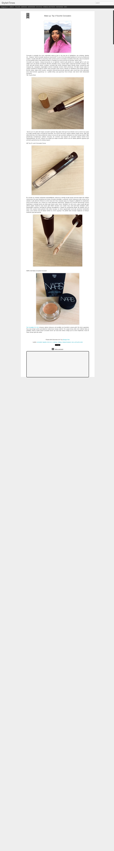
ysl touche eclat (78, 342)
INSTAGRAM (59, 7)
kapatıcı (45, 342)
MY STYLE (39, 7)
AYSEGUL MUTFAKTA (49, 7)
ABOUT (12, 7)
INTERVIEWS (31, 7)
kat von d (49, 342)
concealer (39, 342)
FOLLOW (17, 7)
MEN (65, 7)
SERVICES (24, 7)
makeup (55, 342)
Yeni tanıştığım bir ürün (32, 327)
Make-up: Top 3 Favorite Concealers (57, 15)
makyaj (60, 342)
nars (72, 342)
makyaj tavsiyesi (66, 342)
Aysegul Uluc (66, 339)
